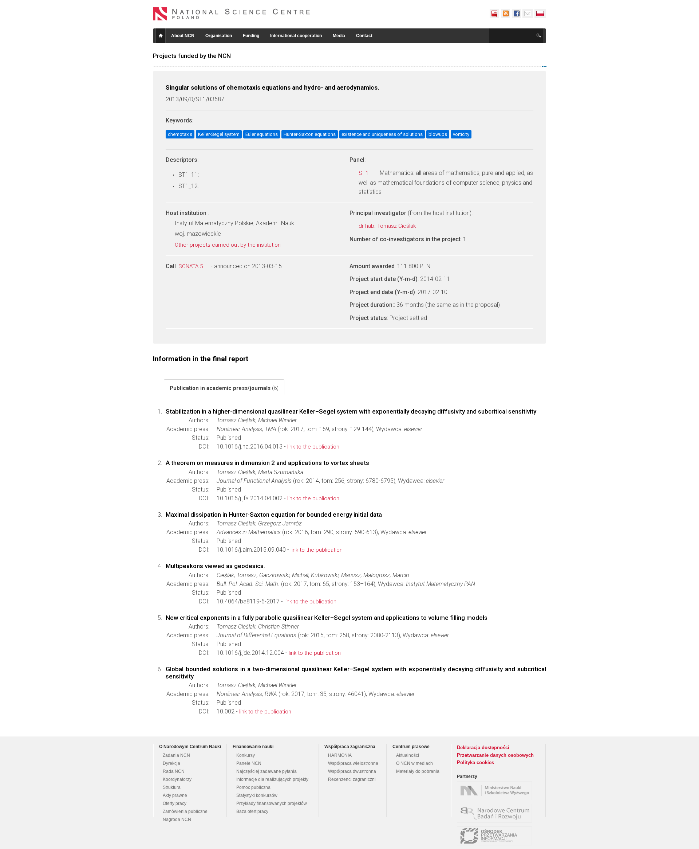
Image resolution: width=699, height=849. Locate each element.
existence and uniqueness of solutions (382, 134)
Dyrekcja (171, 763)
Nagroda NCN (177, 819)
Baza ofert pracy (252, 811)
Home (160, 35)
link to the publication (313, 446)
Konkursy (245, 755)
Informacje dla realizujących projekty (272, 779)
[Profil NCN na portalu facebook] (516, 13)
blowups (438, 134)
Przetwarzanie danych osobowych (495, 755)
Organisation (218, 35)
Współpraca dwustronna (352, 771)
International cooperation (296, 35)
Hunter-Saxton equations (310, 134)
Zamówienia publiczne (185, 811)
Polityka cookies (475, 762)
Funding (251, 35)
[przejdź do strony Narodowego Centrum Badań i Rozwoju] (496, 813)
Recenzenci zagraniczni (352, 779)
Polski (540, 13)
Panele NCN (248, 763)
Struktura (172, 787)
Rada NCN (174, 771)
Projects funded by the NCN (192, 55)
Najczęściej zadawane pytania (266, 771)
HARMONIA (340, 755)
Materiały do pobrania (417, 771)
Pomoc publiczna (253, 787)
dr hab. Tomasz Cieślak (388, 226)
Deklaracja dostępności (483, 747)
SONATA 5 (191, 266)
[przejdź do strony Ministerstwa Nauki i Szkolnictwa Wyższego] (496, 790)
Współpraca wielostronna (353, 763)
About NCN (182, 35)
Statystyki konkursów (256, 795)
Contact (364, 35)
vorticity (461, 134)
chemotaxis (180, 134)
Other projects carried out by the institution (228, 245)
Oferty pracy (174, 803)
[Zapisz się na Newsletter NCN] (527, 13)
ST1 (364, 173)
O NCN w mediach (414, 763)
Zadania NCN (176, 755)
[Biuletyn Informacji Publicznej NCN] (494, 13)
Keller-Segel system (219, 134)
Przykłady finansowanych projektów (271, 803)
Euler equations (261, 134)
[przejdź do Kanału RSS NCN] (505, 13)
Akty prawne (175, 795)
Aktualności (407, 755)
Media (339, 35)
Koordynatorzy (177, 779)
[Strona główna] (231, 13)
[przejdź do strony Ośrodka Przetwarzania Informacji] (496, 835)
